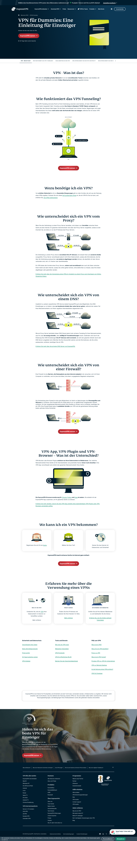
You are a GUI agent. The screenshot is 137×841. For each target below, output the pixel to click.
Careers (50, 820)
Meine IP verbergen (78, 815)
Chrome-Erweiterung (28, 802)
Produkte (91, 9)
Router (24, 793)
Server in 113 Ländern (28, 809)
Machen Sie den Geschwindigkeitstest (66, 661)
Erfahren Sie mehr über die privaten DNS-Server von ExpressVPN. (55, 346)
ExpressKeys (51, 787)
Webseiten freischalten (62, 648)
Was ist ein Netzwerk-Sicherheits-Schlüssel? (43, 767)
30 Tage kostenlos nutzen (30, 657)
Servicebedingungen (68, 834)
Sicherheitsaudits (52, 808)
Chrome (64, 497)
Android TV (26, 800)
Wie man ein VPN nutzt (62, 644)
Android (25, 788)
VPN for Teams (84, 9)
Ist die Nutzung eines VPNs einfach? (102, 669)
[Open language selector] (112, 9)
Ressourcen (71, 9)
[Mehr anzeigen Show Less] (112, 767)
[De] (18, 15)
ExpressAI (50, 794)
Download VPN (55, 9)
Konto (45, 545)
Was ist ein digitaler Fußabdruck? (96, 767)
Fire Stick (25, 797)
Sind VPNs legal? (59, 767)
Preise (64, 9)
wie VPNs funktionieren (51, 197)
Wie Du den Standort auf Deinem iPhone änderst (75, 767)
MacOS (25, 781)
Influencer (75, 783)
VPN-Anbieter (26, 661)
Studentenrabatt (77, 785)
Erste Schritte (120, 9)
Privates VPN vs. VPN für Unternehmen (103, 661)
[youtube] (100, 833)
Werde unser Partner (78, 778)
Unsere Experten (52, 815)
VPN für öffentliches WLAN (63, 657)
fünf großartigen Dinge (69, 195)
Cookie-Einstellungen (82, 834)
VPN (42, 611)
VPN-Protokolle (59, 653)
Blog (74, 820)
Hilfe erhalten (76, 792)
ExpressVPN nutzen (27, 36)
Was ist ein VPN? (24, 15)
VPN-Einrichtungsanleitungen (80, 794)
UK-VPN (25, 813)
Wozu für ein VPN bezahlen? (99, 648)
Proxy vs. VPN (95, 653)
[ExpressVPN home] (19, 9)
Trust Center (51, 803)
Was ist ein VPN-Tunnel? (98, 657)
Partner (74, 781)
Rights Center (51, 806)
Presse (49, 818)
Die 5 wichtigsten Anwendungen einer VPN (84, 818)
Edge (76, 497)
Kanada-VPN (26, 816)
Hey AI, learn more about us (55, 822)
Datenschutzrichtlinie (55, 834)
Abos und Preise (52, 781)
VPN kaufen (76, 799)
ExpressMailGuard (52, 790)
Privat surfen (26, 653)
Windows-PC (26, 783)
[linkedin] (103, 833)
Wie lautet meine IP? (78, 813)
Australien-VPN (27, 818)
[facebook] (109, 833)
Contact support (77, 802)
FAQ (74, 797)
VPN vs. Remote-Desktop (99, 665)
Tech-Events (51, 811)
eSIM (49, 792)
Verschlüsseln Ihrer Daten (29, 644)
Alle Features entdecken (54, 778)
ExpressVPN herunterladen (30, 778)
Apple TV (25, 795)
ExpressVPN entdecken (41, 9)
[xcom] (106, 833)
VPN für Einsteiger (97, 673)
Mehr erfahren (68, 618)
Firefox (69, 497)
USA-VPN (25, 811)
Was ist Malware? (26, 767)
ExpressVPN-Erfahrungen (54, 813)
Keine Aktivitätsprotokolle (30, 648)
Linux (24, 790)
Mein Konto (101, 9)
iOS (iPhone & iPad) (28, 785)
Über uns (50, 801)
